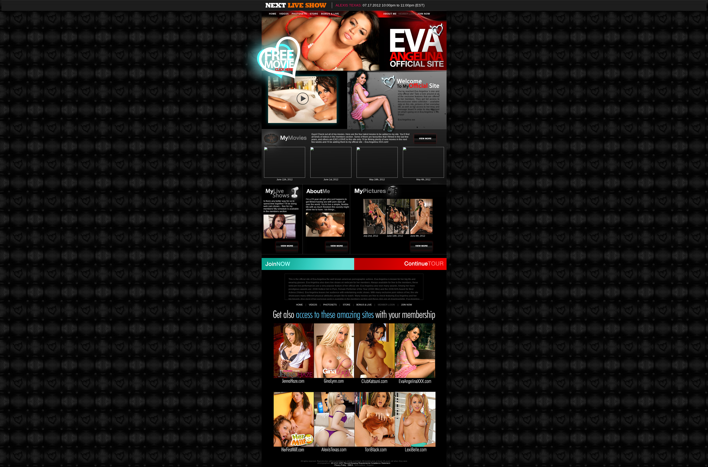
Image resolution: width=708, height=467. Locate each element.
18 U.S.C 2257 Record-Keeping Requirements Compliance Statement (360, 463)
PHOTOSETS (299, 14)
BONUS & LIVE (330, 14)
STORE (314, 14)
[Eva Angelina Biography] (336, 247)
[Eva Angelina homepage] (354, 40)
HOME (272, 14)
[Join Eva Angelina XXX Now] (308, 264)
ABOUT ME (390, 14)
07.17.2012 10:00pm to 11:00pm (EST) (393, 5)
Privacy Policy (340, 465)
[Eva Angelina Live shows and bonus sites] (287, 247)
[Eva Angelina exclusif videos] (284, 177)
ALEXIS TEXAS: (349, 5)
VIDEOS (284, 14)
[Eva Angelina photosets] (421, 247)
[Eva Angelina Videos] (425, 140)
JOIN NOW (423, 14)
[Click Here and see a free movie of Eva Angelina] (273, 60)
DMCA (350, 465)
